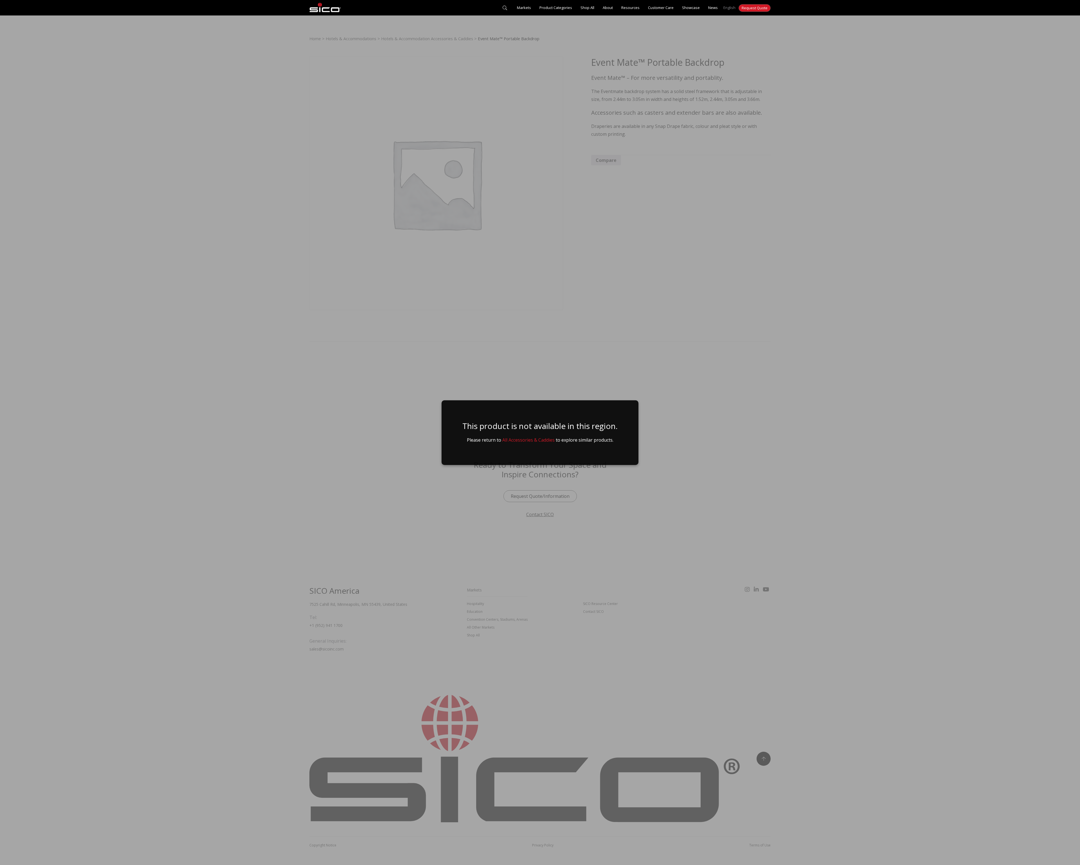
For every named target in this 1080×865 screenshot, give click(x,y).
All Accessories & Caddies (528, 440)
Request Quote (755, 7)
